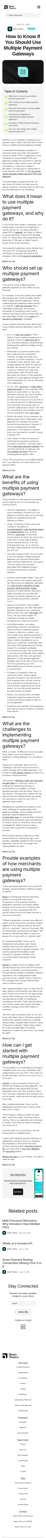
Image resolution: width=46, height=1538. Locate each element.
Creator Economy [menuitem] (23, 1367)
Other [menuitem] (23, 1478)
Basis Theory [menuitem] (23, 1440)
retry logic (34, 413)
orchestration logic (10, 817)
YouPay (5, 1083)
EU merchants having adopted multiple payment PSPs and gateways (21, 174)
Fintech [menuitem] (23, 1383)
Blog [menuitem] (23, 1466)
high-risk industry (23, 334)
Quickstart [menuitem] (23, 1422)
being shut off (31, 340)
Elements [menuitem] (23, 1427)
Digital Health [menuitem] (23, 1372)
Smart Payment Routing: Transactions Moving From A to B (22, 1263)
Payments (31, 29)
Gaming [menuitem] (23, 1389)
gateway (18, 232)
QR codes (33, 613)
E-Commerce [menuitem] (23, 1378)
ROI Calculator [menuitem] (23, 1455)
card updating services (17, 451)
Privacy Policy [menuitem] (23, 1488)
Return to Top (8, 261)
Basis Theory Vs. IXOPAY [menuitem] (23, 1521)
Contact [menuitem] (23, 1471)
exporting (10, 1151)
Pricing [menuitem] (23, 1444)
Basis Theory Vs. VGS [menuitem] (23, 1527)
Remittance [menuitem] (23, 1394)
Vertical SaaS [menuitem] (23, 1411)
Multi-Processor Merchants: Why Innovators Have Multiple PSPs (21, 1224)
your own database (30, 1149)
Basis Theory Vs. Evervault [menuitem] (23, 1516)
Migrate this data (9, 1156)
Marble (5, 965)
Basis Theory (18, 29)
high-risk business (24, 306)
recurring (23, 386)
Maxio (5, 897)
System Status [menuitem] (23, 1504)
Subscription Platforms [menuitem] (23, 1400)
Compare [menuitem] (23, 1511)
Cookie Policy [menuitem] (23, 1494)
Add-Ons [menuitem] (23, 1450)
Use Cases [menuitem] (23, 1363)
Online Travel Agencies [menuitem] (23, 1405)
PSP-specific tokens (21, 773)
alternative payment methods (26, 446)
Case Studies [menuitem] (23, 1460)
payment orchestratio (12, 319)
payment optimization (32, 256)
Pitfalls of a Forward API (17, 1243)
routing (31, 316)
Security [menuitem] (23, 1499)
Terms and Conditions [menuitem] (23, 1483)
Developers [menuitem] (23, 1418)
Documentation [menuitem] (23, 1433)
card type (20, 534)
